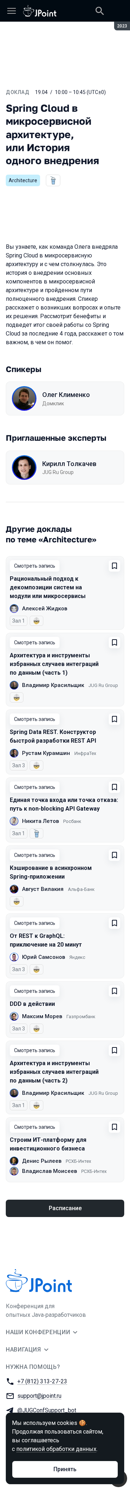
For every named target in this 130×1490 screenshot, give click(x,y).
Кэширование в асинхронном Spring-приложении (51, 872)
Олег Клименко (66, 394)
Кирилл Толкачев (69, 464)
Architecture (23, 180)
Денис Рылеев (41, 1161)
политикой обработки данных (56, 1449)
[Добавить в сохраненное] (114, 566)
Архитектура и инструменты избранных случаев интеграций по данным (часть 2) (54, 1072)
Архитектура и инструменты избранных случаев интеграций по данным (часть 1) (54, 664)
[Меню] (11, 11)
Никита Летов (40, 821)
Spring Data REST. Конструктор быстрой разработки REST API (53, 736)
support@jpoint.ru (39, 1395)
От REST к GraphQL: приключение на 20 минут (46, 940)
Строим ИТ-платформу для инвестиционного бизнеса (48, 1144)
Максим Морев (42, 1016)
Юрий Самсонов (43, 957)
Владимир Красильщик (53, 685)
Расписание (65, 1208)
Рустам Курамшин (46, 753)
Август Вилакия (43, 889)
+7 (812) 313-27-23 (42, 1381)
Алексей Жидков (44, 608)
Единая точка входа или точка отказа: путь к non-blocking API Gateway (64, 804)
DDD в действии (32, 1003)
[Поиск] (99, 11)
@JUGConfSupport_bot (46, 1410)
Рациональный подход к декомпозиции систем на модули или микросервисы (48, 587)
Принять (65, 1469)
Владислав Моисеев (49, 1171)
